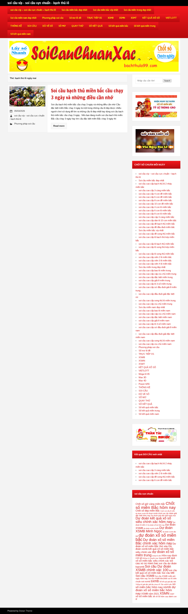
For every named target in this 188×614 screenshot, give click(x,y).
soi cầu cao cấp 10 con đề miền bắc (156, 203)
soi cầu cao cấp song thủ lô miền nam (157, 340)
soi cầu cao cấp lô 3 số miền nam (155, 324)
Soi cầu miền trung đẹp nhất (137, 10)
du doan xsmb (141, 513)
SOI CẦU (32, 26)
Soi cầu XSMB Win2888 (157, 579)
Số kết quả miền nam (20, 34)
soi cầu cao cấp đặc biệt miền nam (155, 317)
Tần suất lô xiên (166, 584)
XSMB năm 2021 (150, 593)
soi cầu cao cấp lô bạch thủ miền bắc (156, 244)
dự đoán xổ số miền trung (155, 553)
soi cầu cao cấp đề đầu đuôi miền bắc (157, 227)
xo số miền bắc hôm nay (156, 586)
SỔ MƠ (62, 26)
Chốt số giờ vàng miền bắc (150, 504)
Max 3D (142, 377)
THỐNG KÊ (16, 26)
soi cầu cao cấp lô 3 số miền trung (155, 284)
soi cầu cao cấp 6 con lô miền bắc (155, 210)
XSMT (134, 18)
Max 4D (142, 380)
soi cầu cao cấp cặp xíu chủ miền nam (157, 314)
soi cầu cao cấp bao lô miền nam (154, 310)
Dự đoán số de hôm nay (156, 525)
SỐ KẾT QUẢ (96, 26)
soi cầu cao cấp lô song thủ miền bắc (156, 254)
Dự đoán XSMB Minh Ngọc (154, 529)
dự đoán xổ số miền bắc (156, 537)
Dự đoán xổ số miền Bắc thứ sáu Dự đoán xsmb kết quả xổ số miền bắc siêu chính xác (156, 548)
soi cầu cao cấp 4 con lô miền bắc (155, 207)
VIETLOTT (171, 18)
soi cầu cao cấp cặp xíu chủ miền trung (157, 274)
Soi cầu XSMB (145, 575)
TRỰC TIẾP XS (94, 18)
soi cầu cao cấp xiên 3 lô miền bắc (155, 260)
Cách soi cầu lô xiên (167, 511)
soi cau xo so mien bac (154, 562)
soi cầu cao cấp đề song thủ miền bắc (157, 233)
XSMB (111, 18)
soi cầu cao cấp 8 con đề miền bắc (155, 200)
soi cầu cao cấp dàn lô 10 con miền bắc (158, 220)
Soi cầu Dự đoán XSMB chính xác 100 (153, 568)
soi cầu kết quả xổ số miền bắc (156, 571)
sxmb (155, 581)
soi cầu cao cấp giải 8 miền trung (154, 280)
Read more (58, 126)
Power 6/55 (144, 384)
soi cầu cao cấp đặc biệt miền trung (156, 277)
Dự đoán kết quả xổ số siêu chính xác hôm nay (154, 520)
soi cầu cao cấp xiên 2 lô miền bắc (155, 257)
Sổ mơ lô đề (75, 18)
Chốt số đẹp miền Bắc (148, 510)
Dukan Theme (25, 611)
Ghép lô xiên (156, 556)
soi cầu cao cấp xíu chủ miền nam (155, 344)
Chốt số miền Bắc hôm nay (156, 505)
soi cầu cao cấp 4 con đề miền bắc (155, 194)
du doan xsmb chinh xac (156, 513)
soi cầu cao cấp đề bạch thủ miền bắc (157, 224)
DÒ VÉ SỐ (47, 26)
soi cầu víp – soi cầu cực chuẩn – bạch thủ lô (33, 10)
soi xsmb (145, 581)
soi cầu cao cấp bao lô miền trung (155, 270)
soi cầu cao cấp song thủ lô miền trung (157, 300)
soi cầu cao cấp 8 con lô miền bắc (155, 213)
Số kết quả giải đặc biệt (168, 582)
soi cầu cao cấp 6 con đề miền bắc (155, 197)
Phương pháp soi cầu (52, 18)
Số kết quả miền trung (144, 26)
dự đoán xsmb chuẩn (151, 528)
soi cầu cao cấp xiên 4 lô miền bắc (155, 263)
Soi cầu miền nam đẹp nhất (23, 18)
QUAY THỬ (77, 26)
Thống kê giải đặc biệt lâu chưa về (148, 584)
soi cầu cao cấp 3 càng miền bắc (154, 190)
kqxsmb (162, 558)
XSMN (122, 18)
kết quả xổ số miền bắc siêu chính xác (155, 559)
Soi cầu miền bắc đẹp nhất (74, 10)
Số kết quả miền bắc (118, 26)
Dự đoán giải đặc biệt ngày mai (163, 515)
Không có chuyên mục (150, 558)
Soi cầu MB (168, 572)
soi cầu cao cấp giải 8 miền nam (154, 320)
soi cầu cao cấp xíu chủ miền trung (155, 304)
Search (167, 81)
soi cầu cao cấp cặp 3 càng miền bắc (156, 217)
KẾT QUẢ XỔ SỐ (151, 18)
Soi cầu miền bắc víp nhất (105, 10)
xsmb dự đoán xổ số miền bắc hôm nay (156, 590)
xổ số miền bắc (144, 596)
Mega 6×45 (144, 374)
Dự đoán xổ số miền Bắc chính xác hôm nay (155, 541)
